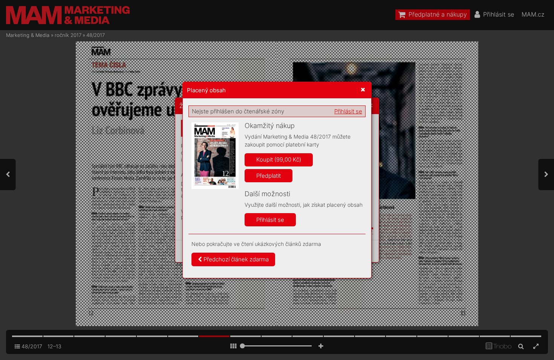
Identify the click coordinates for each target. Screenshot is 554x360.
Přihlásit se (348, 111)
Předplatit (268, 175)
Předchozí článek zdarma (235, 259)
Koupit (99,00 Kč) (278, 159)
